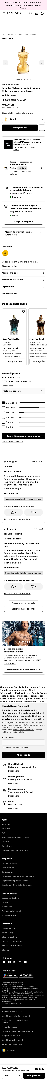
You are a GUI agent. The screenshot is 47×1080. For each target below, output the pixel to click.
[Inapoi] (5, 62)
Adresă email (7, 737)
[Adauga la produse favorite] (23, 311)
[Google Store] (10, 975)
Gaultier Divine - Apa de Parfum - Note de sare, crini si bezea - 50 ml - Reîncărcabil (23, 690)
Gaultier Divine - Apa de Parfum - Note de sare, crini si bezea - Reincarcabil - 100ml (23, 696)
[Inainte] (41, 62)
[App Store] (26, 975)
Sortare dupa (7, 386)
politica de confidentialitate (14, 732)
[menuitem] (36, 13)
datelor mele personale (23, 730)
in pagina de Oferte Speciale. (13, 984)
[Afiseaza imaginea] (23, 60)
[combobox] (23, 391)
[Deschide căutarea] (31, 13)
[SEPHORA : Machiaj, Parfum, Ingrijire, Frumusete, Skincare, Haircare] (14, 13)
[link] (23, 436)
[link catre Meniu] (4, 13)
